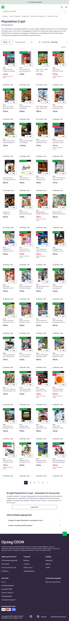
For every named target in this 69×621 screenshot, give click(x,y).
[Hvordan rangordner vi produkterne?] (39, 42)
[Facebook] (38, 616)
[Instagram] (31, 616)
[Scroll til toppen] (65, 534)
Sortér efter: (46, 42)
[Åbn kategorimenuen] (66, 7)
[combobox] (34, 11)
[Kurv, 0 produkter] (62, 7)
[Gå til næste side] (47, 482)
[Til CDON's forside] (2, 7)
